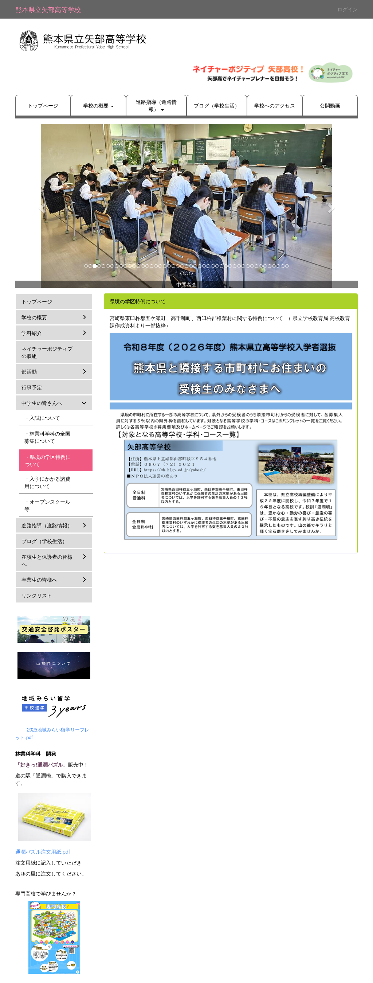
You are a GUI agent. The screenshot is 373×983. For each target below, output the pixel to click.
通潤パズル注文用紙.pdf (42, 851)
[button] (41, 206)
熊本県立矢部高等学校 (48, 9)
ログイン (347, 9)
